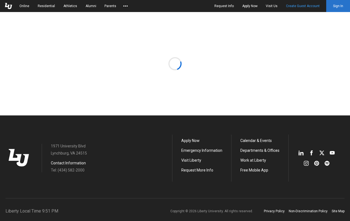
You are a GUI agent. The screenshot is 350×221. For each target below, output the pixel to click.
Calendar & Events (256, 140)
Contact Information (68, 163)
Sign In (338, 6)
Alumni (91, 6)
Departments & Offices (259, 150)
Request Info (224, 6)
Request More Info (197, 170)
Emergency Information (201, 150)
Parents (110, 6)
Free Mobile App (254, 170)
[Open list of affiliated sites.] (125, 6)
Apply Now (250, 6)
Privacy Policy (274, 211)
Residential (46, 6)
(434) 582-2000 (71, 170)
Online (24, 6)
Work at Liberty (253, 160)
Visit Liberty (191, 160)
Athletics (70, 6)
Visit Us (272, 6)
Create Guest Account (303, 6)
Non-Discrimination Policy (308, 211)
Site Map (338, 211)
